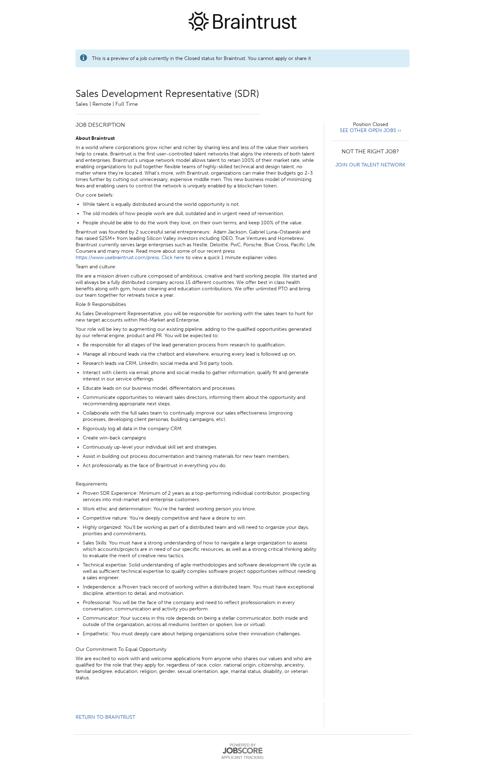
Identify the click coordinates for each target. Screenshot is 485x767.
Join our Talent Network (370, 165)
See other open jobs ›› (370, 130)
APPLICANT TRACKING (242, 757)
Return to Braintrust (105, 717)
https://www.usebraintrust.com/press (117, 257)
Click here (173, 257)
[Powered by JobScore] (242, 750)
